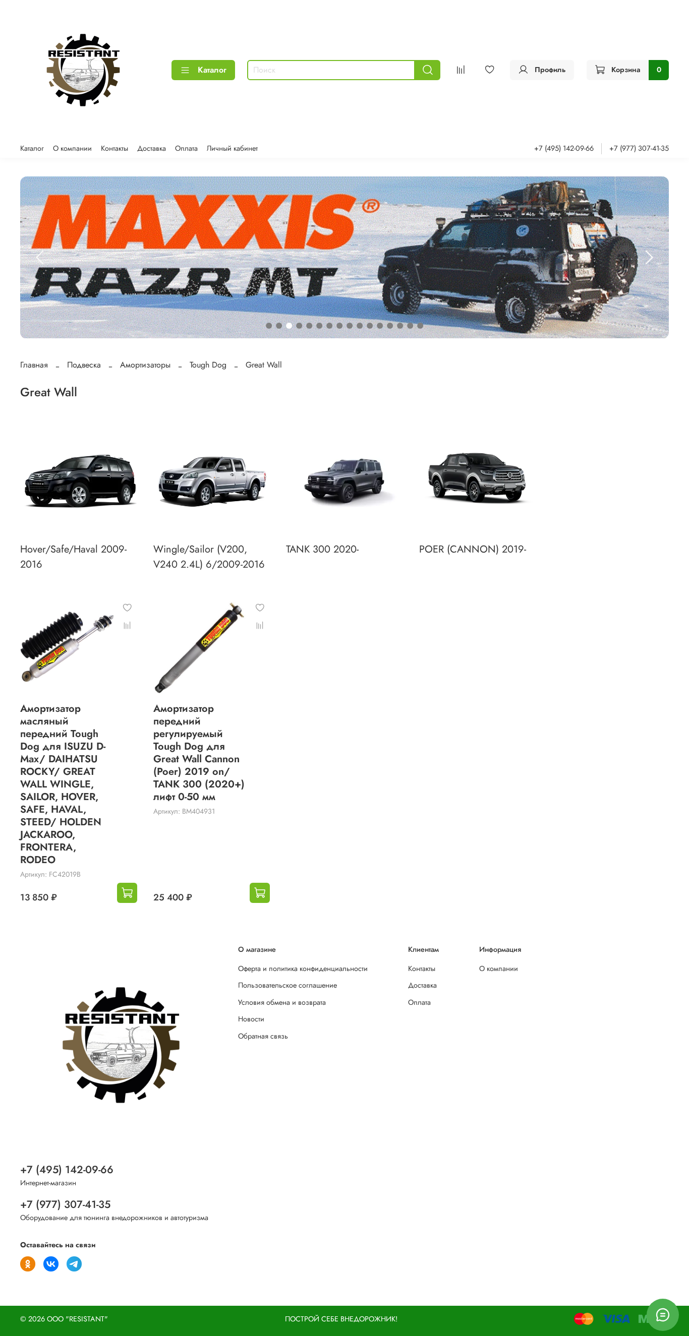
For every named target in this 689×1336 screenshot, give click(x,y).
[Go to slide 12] (380, 326)
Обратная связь (263, 1036)
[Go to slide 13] (390, 326)
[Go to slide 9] (350, 326)
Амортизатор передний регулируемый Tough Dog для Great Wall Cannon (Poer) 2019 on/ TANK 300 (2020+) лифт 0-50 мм (199, 752)
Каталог (212, 70)
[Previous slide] (40, 258)
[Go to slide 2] (279, 326)
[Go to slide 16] (420, 326)
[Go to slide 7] (329, 326)
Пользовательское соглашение (287, 985)
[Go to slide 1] (269, 326)
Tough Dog (208, 365)
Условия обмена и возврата (282, 1002)
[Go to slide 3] (289, 326)
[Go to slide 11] (370, 326)
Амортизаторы (145, 365)
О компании (72, 148)
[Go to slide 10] (360, 326)
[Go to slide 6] (319, 326)
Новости (251, 1019)
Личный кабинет (232, 148)
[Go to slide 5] (309, 326)
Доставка (151, 148)
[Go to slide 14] (400, 326)
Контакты (114, 148)
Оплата (186, 148)
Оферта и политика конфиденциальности (303, 968)
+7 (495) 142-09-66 (564, 148)
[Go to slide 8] (339, 326)
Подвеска (84, 365)
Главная (34, 365)
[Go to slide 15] (410, 326)
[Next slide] (649, 258)
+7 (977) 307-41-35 (639, 148)
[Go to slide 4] (299, 326)
